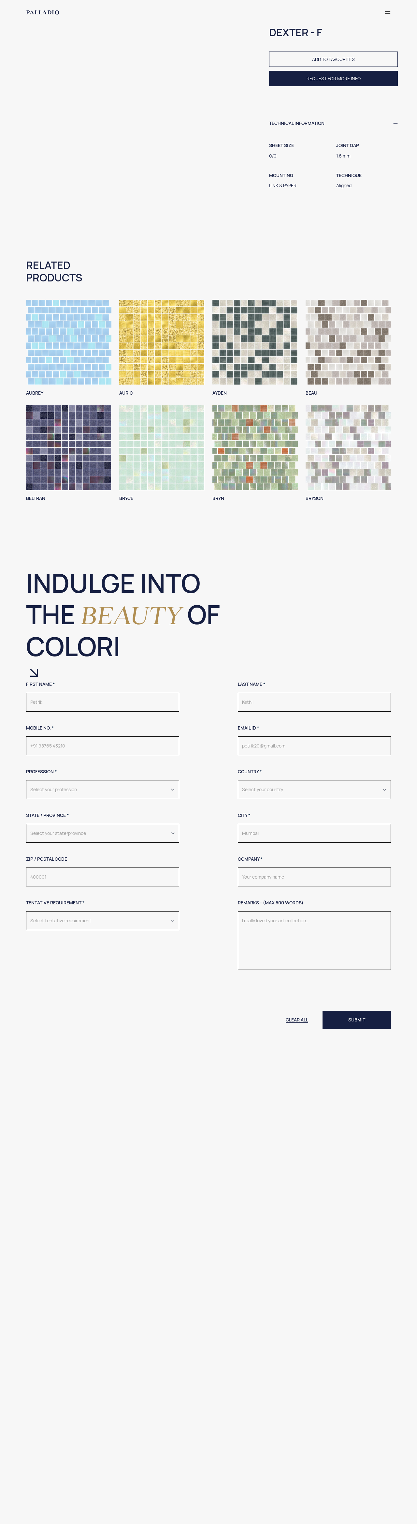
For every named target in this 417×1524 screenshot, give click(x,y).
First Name (40, 684)
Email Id (248, 728)
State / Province (47, 815)
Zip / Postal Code (46, 859)
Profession (41, 771)
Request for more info (334, 78)
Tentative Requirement (55, 902)
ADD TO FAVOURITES (333, 59)
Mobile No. (40, 728)
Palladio (43, 12)
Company (250, 859)
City (244, 815)
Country (250, 771)
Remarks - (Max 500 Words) (270, 902)
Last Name (251, 684)
